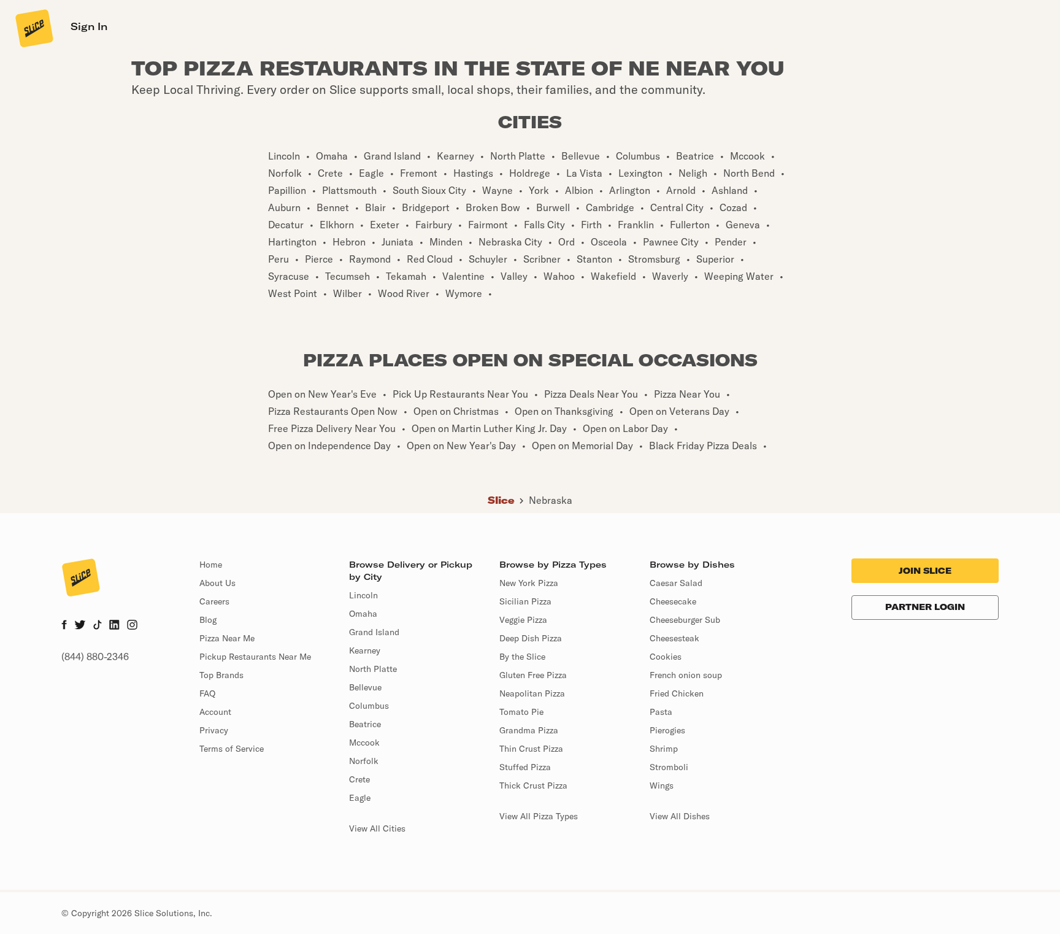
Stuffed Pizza (525, 767)
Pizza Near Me (227, 638)
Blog (208, 619)
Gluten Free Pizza (533, 675)
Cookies (666, 656)
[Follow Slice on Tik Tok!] (97, 626)
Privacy (213, 730)
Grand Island (374, 632)
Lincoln (363, 595)
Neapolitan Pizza (532, 693)
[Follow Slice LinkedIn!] (114, 626)
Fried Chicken (677, 693)
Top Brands (221, 675)
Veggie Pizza (523, 619)
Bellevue (365, 687)
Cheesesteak (674, 638)
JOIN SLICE (925, 570)
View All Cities (377, 828)
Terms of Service (231, 748)
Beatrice (365, 724)
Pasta (661, 711)
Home (210, 564)
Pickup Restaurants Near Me (255, 656)
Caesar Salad (676, 583)
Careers (214, 601)
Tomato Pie (521, 711)
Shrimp (664, 748)
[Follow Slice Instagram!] (132, 626)
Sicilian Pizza (525, 601)
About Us (217, 583)
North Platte (373, 668)
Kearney (364, 650)
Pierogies (667, 730)
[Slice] (33, 27)
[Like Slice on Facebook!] (64, 626)
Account (215, 711)
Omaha (363, 613)
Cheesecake (673, 601)
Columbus (369, 705)
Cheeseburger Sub (685, 619)
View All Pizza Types (538, 816)
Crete (359, 779)
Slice (501, 500)
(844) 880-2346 (95, 656)
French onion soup (686, 675)
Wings (662, 785)
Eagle (360, 797)
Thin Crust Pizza (531, 748)
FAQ (207, 693)
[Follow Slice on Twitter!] (80, 626)
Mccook (364, 742)
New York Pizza (528, 583)
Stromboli (669, 767)
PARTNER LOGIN (925, 606)
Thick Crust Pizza (533, 785)
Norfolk (363, 760)
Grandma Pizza (528, 730)
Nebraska (550, 500)
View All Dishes (680, 816)
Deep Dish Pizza (530, 638)
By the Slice (522, 656)
